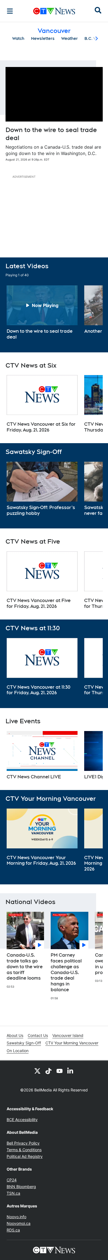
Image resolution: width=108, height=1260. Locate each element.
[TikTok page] (48, 1070)
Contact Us (38, 1035)
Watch (18, 38)
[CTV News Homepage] (54, 11)
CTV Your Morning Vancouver (71, 1042)
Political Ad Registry (25, 1156)
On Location (18, 1050)
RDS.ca (13, 1230)
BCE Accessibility (22, 1119)
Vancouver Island (67, 1035)
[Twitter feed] (37, 1070)
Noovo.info (16, 1216)
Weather (69, 38)
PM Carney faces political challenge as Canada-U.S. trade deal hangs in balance (66, 972)
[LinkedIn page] (70, 1070)
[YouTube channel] (59, 1070)
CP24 (12, 1180)
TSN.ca (13, 1193)
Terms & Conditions (24, 1149)
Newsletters (43, 38)
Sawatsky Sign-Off (24, 1042)
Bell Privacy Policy (23, 1143)
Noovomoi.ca (18, 1223)
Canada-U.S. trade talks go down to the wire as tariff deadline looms (25, 966)
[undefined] (42, 312)
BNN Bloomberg (21, 1186)
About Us (15, 1035)
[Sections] (10, 11)
